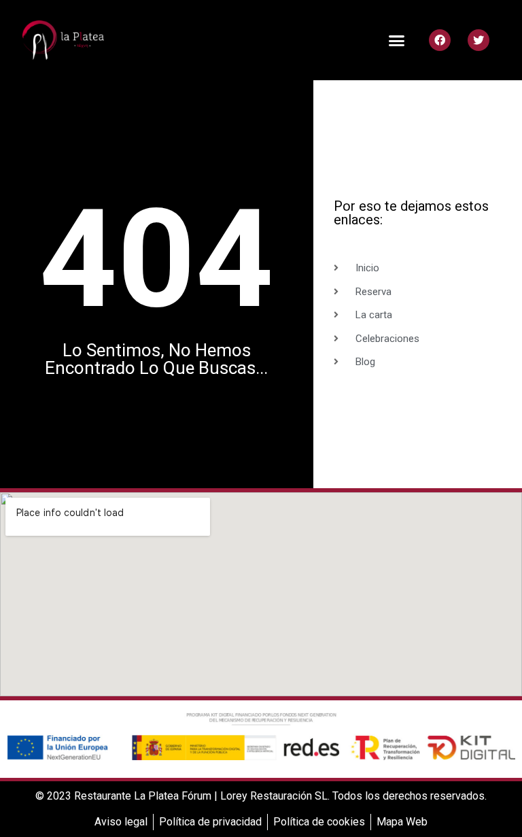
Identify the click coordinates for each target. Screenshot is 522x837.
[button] (397, 40)
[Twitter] (478, 40)
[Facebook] (440, 40)
